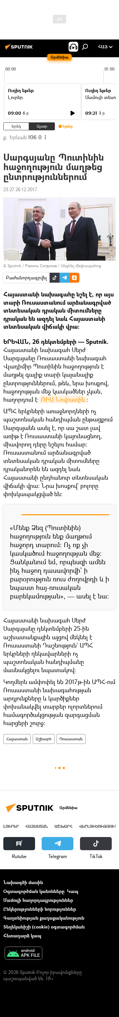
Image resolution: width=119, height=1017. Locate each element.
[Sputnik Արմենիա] (19, 49)
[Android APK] (23, 954)
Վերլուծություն (98, 826)
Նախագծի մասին (23, 882)
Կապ (72, 891)
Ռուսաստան (71, 739)
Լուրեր (15, 97)
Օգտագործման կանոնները (33, 891)
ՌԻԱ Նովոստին (63, 399)
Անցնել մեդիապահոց (81, 265)
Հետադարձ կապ (22, 935)
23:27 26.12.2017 (20, 189)
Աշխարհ (44, 739)
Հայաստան (17, 739)
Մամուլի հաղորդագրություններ (38, 900)
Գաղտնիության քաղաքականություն (43, 918)
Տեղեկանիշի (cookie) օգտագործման (44, 927)
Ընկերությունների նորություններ (39, 909)
